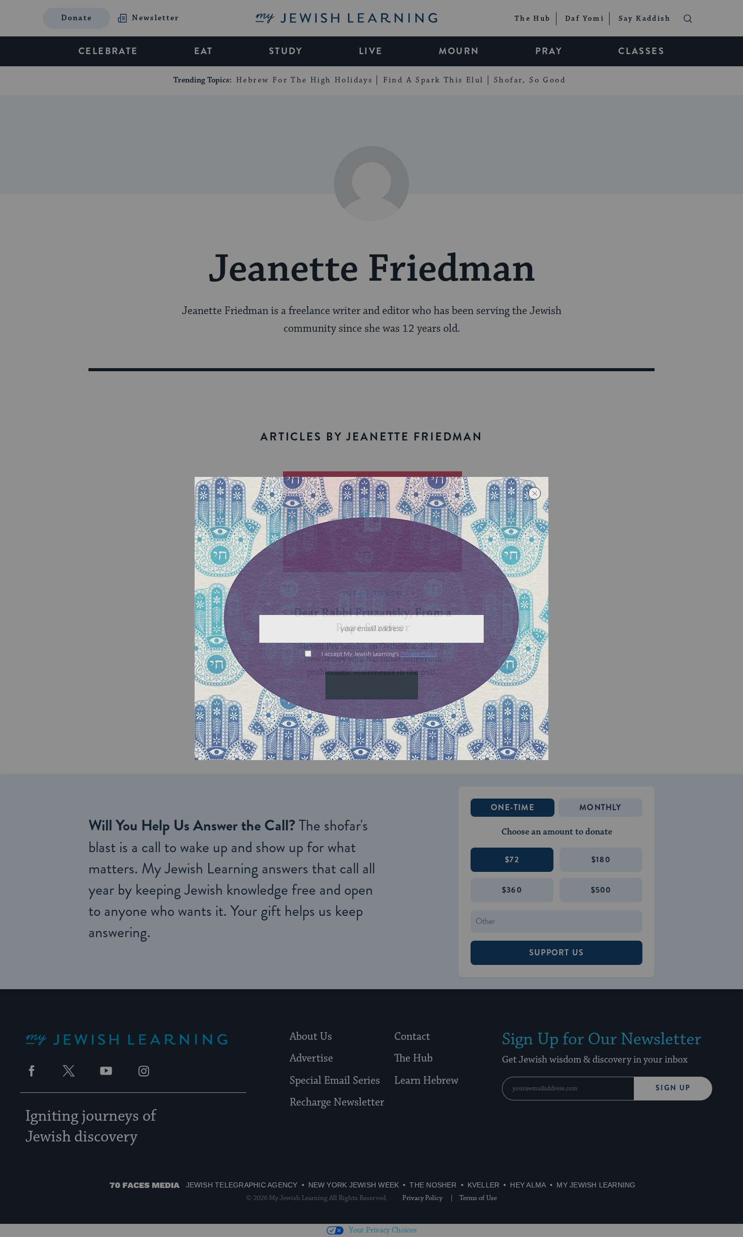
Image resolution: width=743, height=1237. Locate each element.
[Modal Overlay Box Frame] (371, 618)
